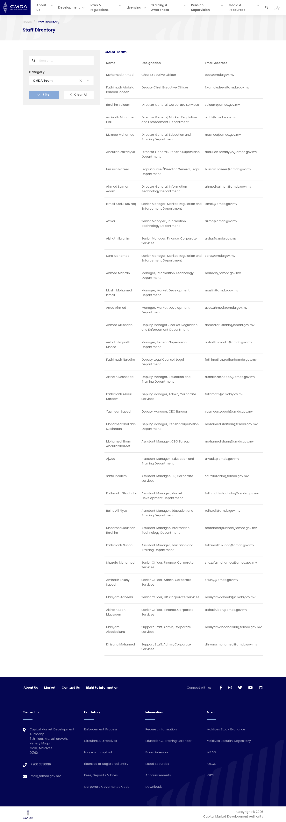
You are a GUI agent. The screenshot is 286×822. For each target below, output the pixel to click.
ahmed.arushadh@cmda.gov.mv (229, 325)
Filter (46, 94)
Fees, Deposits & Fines (101, 775)
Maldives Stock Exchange (226, 729)
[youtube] (250, 687)
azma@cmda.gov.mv (221, 221)
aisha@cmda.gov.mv (221, 238)
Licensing (133, 7)
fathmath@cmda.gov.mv (224, 394)
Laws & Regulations (99, 7)
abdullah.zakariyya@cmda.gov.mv (231, 152)
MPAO (211, 752)
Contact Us (71, 687)
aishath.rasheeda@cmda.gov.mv (230, 377)
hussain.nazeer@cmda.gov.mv (228, 169)
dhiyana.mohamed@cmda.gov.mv (231, 644)
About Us (41, 7)
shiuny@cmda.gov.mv (221, 580)
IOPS (210, 775)
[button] (51, 5)
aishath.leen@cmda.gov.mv (226, 610)
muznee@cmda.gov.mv (223, 134)
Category (37, 72)
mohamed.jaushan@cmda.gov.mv (231, 528)
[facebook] (221, 687)
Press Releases (156, 752)
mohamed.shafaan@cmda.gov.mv (231, 424)
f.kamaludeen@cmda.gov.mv (227, 87)
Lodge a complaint (98, 752)
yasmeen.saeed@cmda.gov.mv (229, 411)
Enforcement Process (101, 729)
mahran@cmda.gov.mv (223, 273)
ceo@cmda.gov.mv (219, 75)
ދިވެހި (277, 7)
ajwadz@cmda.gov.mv (222, 458)
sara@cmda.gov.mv (220, 256)
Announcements (158, 775)
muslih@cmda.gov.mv (221, 290)
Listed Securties (157, 764)
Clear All (80, 94)
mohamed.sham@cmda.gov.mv (229, 441)
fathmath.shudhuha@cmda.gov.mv (232, 493)
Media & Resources (237, 7)
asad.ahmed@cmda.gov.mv (226, 307)
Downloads (153, 786)
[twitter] (240, 687)
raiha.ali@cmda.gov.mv (222, 510)
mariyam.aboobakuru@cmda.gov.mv (233, 627)
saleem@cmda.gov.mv (222, 104)
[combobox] (61, 80)
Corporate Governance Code (106, 786)
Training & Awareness (160, 7)
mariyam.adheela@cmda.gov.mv (230, 597)
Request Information (161, 729)
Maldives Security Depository (229, 741)
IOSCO (212, 764)
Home (27, 22)
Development (69, 7)
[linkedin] (261, 687)
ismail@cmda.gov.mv (221, 204)
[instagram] (230, 687)
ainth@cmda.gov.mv (220, 117)
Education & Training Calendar (168, 741)
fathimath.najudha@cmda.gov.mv (231, 359)
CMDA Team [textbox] (57, 80)
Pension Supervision (200, 7)
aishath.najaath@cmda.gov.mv (228, 342)
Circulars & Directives (100, 741)
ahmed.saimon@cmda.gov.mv (228, 186)
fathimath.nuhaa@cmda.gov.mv (229, 545)
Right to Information (102, 687)
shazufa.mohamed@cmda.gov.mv (231, 562)
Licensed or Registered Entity (106, 764)
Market (49, 687)
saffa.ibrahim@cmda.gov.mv (227, 476)
